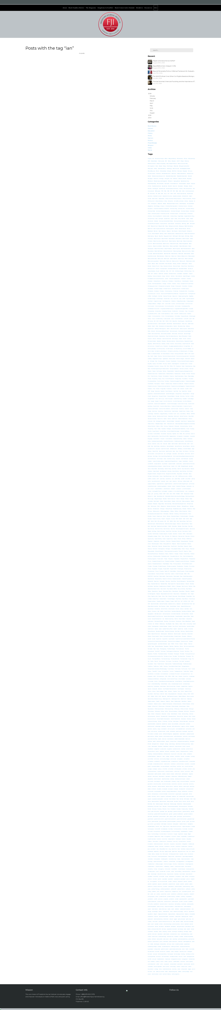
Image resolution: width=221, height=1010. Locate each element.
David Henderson (177, 323)
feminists (156, 806)
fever (160, 806)
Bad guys (181, 226)
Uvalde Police (184, 686)
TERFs (172, 643)
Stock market (155, 636)
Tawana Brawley (159, 646)
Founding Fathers (152, 381)
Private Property (162, 566)
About (65, 8)
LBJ (176, 476)
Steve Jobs (184, 633)
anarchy (155, 728)
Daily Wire (174, 321)
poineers (165, 886)
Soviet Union (151, 628)
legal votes (174, 851)
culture (182, 771)
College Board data (181, 301)
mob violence (188, 866)
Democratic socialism (166, 333)
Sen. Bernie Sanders (176, 613)
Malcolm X (150, 496)
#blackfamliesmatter (182, 176)
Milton (189, 511)
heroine (157, 826)
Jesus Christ (155, 451)
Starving (183, 631)
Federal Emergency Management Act (184, 371)
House (187, 428)
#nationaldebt (182, 183)
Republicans (175, 591)
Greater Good (182, 411)
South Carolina (182, 626)
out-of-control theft (162, 881)
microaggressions (180, 861)
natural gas (153, 874)
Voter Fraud (156, 693)
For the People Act (169, 378)
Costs (159, 313)
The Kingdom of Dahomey (172, 651)
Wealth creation (151, 701)
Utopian (178, 686)
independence (171, 839)
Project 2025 (166, 568)
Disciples (164, 341)
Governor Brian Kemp (165, 406)
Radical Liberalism (176, 578)
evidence (174, 796)
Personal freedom (159, 551)
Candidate (179, 273)
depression (167, 776)
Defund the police (175, 328)
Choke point (178, 286)
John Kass (155, 456)
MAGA (160, 493)
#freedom (170, 181)
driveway (174, 781)
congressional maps (165, 761)
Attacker (156, 221)
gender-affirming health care (161, 814)
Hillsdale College (159, 423)
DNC (164, 321)
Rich (189, 593)
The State (182, 653)
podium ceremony (157, 886)
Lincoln (152, 488)
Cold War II (150, 301)
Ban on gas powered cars (159, 228)
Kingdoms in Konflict (171, 473)
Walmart (164, 696)
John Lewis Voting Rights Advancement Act (183, 456)
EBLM (186, 353)
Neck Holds (153, 526)
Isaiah (169, 443)
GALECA (182, 388)
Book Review (152, 126)
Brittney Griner (151, 268)
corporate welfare (155, 766)
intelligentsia (151, 846)
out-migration (153, 881)
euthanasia (168, 796)
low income (154, 856)
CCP (170, 271)
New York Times (159, 528)
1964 (165, 191)
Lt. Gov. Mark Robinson (178, 491)
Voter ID (162, 693)
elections (176, 786)
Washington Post (175, 698)
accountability (175, 723)
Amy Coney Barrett (157, 216)
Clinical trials (167, 298)
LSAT (158, 478)
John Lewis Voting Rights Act (165, 456)
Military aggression (164, 511)
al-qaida (192, 726)
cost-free (179, 766)
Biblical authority (180, 233)
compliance (150, 761)
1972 (174, 191)
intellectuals (191, 844)
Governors (181, 408)
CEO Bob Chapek (179, 271)
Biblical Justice (171, 233)
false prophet (170, 801)
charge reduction (184, 751)
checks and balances (158, 754)
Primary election (177, 563)
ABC (162, 193)
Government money (182, 403)
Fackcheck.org (188, 366)
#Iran (157, 166)
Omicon (192, 536)
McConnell (178, 501)
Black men (174, 256)
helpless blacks (151, 826)
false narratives (155, 801)
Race (181, 576)
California (160, 273)
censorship (172, 751)
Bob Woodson (168, 263)
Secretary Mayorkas (176, 611)
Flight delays (191, 376)
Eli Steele (152, 361)
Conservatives (151, 311)
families (176, 801)
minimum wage (168, 864)
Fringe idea (163, 388)
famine (184, 801)
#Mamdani (150, 168)
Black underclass (189, 258)
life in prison (165, 854)
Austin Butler (171, 223)
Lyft (152, 493)
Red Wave (156, 586)
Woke (179, 713)
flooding (159, 809)
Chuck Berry (191, 291)
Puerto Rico (167, 573)
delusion (150, 776)
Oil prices (167, 536)
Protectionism (151, 571)
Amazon (162, 206)
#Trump (190, 171)
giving (171, 816)
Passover (174, 543)
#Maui (155, 168)
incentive (159, 839)
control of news (180, 764)
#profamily (164, 186)
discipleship (150, 779)
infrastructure (162, 841)
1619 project (157, 191)
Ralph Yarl (156, 581)
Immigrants (179, 436)
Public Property (180, 571)
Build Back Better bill (173, 268)
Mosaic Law (159, 516)
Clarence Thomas (167, 296)
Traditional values (187, 663)
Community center (169, 306)
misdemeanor (151, 866)
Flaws (185, 376)
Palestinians (156, 541)
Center (166, 278)
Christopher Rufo (183, 291)
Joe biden (174, 453)
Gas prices (157, 391)
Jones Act (178, 458)
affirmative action (176, 726)
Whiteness (157, 711)
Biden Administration (189, 233)
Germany (182, 396)
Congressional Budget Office (181, 308)
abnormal (191, 721)
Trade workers (168, 663)
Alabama (160, 203)
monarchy (150, 869)
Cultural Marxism (179, 318)
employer (176, 789)
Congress (191, 308)
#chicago (161, 178)
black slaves (154, 746)
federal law (179, 804)
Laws (167, 481)
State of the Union (155, 633)
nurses (166, 876)
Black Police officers (159, 248)
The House (163, 651)
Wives (168, 713)
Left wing (180, 481)
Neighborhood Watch (162, 526)
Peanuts (150, 548)
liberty (153, 854)
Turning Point (165, 671)
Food (163, 378)
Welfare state (177, 701)
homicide (190, 829)
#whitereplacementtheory (172, 188)
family (180, 801)
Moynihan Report (175, 516)
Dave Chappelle (162, 323)
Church (158, 293)
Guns (178, 413)
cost (183, 766)
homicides (184, 829)
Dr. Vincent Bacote (165, 353)
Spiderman (180, 628)
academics (164, 723)
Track (155, 663)
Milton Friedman (183, 511)
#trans (190, 186)
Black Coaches (172, 241)
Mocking (176, 513)
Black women (175, 261)
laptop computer (190, 849)
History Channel (151, 426)
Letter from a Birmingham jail (180, 483)
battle (154, 741)
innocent (189, 841)
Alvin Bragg (156, 206)
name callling (178, 871)
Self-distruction (158, 613)
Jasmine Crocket (165, 448)
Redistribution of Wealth (165, 586)
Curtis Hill (186, 318)
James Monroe (178, 446)
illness (162, 836)
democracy (155, 776)
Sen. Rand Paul (185, 613)
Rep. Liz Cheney (181, 588)
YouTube (170, 721)
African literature (159, 201)
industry (184, 839)
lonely (149, 856)
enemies (164, 791)
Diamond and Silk (166, 338)
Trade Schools (160, 663)
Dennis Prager (187, 333)
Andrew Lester (166, 216)
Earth (152, 356)
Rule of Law (192, 598)
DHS (157, 321)
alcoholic (150, 728)
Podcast (176, 553)
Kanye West (154, 468)
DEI (154, 321)
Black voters (162, 261)
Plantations (161, 553)
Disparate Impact (188, 341)
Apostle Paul (167, 218)
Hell (154, 421)
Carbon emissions (157, 276)
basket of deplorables (179, 738)
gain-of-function (155, 811)
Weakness (189, 698)
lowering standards (162, 856)
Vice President (180, 688)
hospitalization (184, 831)
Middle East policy (177, 508)
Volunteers (150, 693)
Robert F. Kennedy (172, 596)
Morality (150, 516)
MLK (171, 493)
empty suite (150, 791)
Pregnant (170, 558)
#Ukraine (158, 173)
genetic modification (178, 814)
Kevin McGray (183, 471)
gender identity (186, 811)
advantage (157, 726)
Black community (186, 251)
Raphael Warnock (155, 583)
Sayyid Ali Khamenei (186, 606)
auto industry (191, 736)
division (188, 779)
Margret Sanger (158, 498)
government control (159, 819)
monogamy (161, 869)
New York (173, 528)
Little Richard (166, 488)
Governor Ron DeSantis (164, 408)
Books (190, 263)
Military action (156, 511)
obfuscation (172, 876)
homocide (150, 831)
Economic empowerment (182, 356)
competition (187, 759)
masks (178, 859)
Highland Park (191, 421)
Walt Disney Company (172, 696)
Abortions (150, 196)
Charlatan (150, 281)
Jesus (174, 451)
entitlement (184, 791)
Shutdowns (178, 621)
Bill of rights (181, 236)
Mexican (179, 506)
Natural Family (185, 523)
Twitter (191, 671)
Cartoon (150, 128)
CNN (149, 273)
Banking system (170, 228)
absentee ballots (151, 723)
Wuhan (160, 721)
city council (173, 754)
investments (184, 846)
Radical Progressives (187, 578)
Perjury (187, 548)
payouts (160, 884)
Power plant (160, 558)
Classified (191, 296)
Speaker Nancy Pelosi (167, 628)
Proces (149, 568)
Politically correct (165, 556)
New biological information (182, 528)
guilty (187, 821)
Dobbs (167, 343)
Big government (168, 236)
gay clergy (170, 811)
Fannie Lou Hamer (184, 368)
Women (158, 716)
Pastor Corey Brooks (182, 543)
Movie (164, 516)
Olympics (187, 536)
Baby (166, 226)
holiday (193, 826)
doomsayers (157, 781)
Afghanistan (161, 198)
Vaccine (149, 688)
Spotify (185, 628)
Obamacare (189, 533)
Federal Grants (161, 373)
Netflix (169, 526)
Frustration (169, 388)
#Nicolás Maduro (162, 168)
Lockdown (178, 488)
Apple (172, 218)
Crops (153, 318)
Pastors (189, 543)
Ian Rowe (188, 433)
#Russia (169, 171)
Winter (152, 713)
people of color (171, 884)
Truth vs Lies (184, 668)
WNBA (152, 696)
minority (175, 864)
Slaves (181, 623)
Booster (149, 266)
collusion (172, 756)
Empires (168, 361)
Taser (153, 646)
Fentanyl (193, 373)
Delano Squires (183, 328)
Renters (190, 586)
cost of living (173, 766)
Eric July (165, 363)
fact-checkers (172, 799)
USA (166, 676)
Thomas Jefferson (156, 658)
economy (191, 784)
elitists (149, 789)
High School (184, 421)
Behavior (164, 231)
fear (154, 804)
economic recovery (166, 784)
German (187, 396)
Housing (192, 428)
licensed (157, 854)
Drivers (172, 353)
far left (188, 801)
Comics (173, 303)
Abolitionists (190, 193)
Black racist (166, 258)
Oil (170, 536)
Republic (188, 591)
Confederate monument (153, 308)
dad (192, 771)
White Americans (177, 703)
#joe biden (167, 183)
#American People (159, 158)
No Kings (154, 531)
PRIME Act (188, 538)
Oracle (164, 538)
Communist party (159, 306)
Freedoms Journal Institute (164, 386)
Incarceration (156, 438)
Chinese (172, 286)
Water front (183, 698)
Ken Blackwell (163, 471)
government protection (170, 819)
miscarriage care (189, 864)
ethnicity (154, 796)
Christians (156, 291)
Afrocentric (170, 201)
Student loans (177, 636)
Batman (156, 231)
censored (167, 751)
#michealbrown (174, 183)
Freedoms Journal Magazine (178, 386)
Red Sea (192, 583)
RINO (185, 573)
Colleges (159, 303)
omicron (150, 879)
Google (152, 401)
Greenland (156, 413)
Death (153, 326)
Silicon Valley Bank (186, 621)
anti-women (154, 731)
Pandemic (162, 541)
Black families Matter (158, 253)
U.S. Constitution (164, 673)
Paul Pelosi (180, 546)
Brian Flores (184, 266)
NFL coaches (160, 521)
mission (172, 866)
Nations (179, 523)
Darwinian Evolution (153, 323)
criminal (190, 769)
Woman (191, 713)
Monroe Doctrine (183, 513)
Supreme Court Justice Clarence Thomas (185, 638)
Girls (156, 398)
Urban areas (163, 686)
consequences (174, 761)
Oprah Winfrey (158, 538)
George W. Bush (162, 396)
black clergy (172, 743)
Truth (189, 668)
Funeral (174, 388)
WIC (149, 696)
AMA (171, 193)
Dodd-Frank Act (186, 343)
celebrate (162, 751)
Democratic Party (156, 333)
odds (183, 876)
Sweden (191, 641)
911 (156, 193)
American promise (164, 213)
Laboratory (168, 478)
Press (171, 563)
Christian (162, 291)
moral (157, 871)
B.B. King (184, 223)
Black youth (182, 261)
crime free (164, 769)
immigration (167, 836)
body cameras (178, 746)
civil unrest (179, 754)
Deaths (149, 326)
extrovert (166, 799)
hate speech (175, 824)
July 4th (191, 461)
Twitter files (186, 671)
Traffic (161, 666)
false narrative (163, 801)
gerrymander (162, 816)
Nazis (191, 523)
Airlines (186, 201)
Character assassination (174, 278)
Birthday (187, 236)
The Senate (170, 653)
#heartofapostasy (152, 183)
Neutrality (174, 526)
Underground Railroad (153, 678)
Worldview (183, 718)
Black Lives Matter (174, 246)
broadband (150, 748)
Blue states (161, 263)
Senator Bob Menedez (169, 616)
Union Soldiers (181, 678)
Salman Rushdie (163, 603)
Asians (187, 218)
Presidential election (157, 563)
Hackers (150, 416)
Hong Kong (150, 428)
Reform (174, 586)
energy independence (172, 791)
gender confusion (177, 811)
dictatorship (174, 776)
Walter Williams (182, 696)
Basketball (150, 231)
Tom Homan (162, 661)
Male (155, 496)
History (150, 133)
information (155, 841)
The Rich (155, 653)
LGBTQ (190, 476)
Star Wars (177, 631)
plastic (190, 884)
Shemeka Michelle (158, 621)
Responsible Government (167, 593)
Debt (157, 326)
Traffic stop (156, 666)
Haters (165, 418)
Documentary (178, 343)
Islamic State (175, 443)
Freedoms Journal (190, 386)
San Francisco (162, 606)
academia (158, 723)
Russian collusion (152, 601)
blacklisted (165, 746)
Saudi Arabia (173, 606)
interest (156, 846)
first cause (154, 809)
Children (174, 283)
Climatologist (159, 298)
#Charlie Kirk (180, 158)
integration (185, 844)
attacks (160, 736)
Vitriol (182, 691)
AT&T (175, 193)
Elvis (156, 361)
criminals (184, 769)
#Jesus (164, 166)
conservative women (158, 764)
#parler (188, 183)
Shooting (166, 621)
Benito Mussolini (182, 231)
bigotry (167, 741)
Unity (169, 683)
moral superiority (190, 869)
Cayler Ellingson (186, 276)
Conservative (158, 311)
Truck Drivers (171, 668)
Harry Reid (190, 416)
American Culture (183, 206)
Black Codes (179, 241)
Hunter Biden (156, 433)
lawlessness (150, 851)
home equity (151, 829)
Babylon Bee (161, 226)
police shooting (186, 886)
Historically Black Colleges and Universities (185, 423)
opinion (159, 879)
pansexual (180, 881)
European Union (184, 363)
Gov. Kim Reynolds (177, 401)
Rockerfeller (189, 596)
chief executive (167, 754)
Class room (174, 296)
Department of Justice (153, 336)
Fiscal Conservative (179, 376)
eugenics (163, 796)
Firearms (172, 376)
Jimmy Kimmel (159, 453)
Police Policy (186, 553)
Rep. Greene (163, 588)
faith (191, 799)
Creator (149, 316)
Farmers (191, 368)
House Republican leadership (178, 428)
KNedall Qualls (184, 466)
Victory (153, 691)
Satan (167, 606)
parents (185, 881)
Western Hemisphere (167, 703)
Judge (180, 461)
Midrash (184, 508)
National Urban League (170, 523)
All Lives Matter (190, 203)
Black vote (168, 261)
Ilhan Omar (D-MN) (164, 436)
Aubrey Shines (163, 223)
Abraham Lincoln (157, 196)
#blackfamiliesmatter (171, 176)
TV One (176, 643)
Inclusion (162, 438)
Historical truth (170, 423)
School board (171, 608)
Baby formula (154, 226)
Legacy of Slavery (152, 483)
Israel (149, 446)
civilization (189, 754)
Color (163, 303)
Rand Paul (173, 581)
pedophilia (164, 884)
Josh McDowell (184, 458)
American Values (185, 211)
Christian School (167, 288)
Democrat (180, 333)
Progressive (154, 568)
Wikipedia (180, 711)
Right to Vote (154, 596)
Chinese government (153, 286)
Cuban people (167, 318)
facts (178, 799)
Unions (156, 681)
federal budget (159, 804)
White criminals (184, 708)
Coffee (183, 298)
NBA (191, 518)
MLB (168, 493)
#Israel (160, 166)
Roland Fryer (156, 598)
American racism (174, 213)
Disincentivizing (180, 341)
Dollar (192, 343)
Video (150, 148)
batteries (150, 741)
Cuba (172, 318)
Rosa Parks (178, 598)
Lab (173, 478)
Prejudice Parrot (184, 558)
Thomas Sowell (183, 658)
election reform (169, 786)
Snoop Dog (189, 623)
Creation (189, 313)
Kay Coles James (186, 468)
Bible (165, 233)
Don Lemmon (151, 346)
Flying (159, 378)
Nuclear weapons (163, 533)
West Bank (184, 701)
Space (160, 628)
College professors (152, 303)
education (154, 786)
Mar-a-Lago (150, 498)
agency (183, 726)
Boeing (174, 263)
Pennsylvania (161, 548)
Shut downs (172, 621)
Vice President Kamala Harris (170, 688)
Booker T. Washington (182, 263)
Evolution (156, 366)
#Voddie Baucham (166, 173)
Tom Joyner (168, 661)
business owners (176, 748)
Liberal (173, 486)
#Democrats (161, 161)
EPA (189, 353)
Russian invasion (161, 601)
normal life (161, 876)
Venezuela (154, 688)
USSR (173, 676)
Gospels (156, 401)
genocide (150, 816)
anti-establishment (180, 728)
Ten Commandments (189, 646)
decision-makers (170, 774)
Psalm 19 (167, 571)
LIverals (154, 478)
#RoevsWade (163, 171)
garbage (162, 811)
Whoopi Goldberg (173, 711)
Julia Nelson (185, 461)
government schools (181, 819)
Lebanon (174, 481)
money (155, 869)
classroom (159, 756)
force (168, 809)
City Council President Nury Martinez (169, 293)
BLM (149, 226)
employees (164, 789)
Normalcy (174, 531)
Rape (149, 583)
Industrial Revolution (168, 441)
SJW (192, 601)
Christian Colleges (158, 288)
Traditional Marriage (177, 663)
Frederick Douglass (190, 381)
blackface (160, 746)
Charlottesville (185, 281)
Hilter (165, 423)
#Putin (157, 171)
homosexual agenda (165, 831)
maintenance (178, 856)
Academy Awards (177, 196)
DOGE (167, 321)
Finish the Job (154, 376)
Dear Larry (184, 323)
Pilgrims (186, 551)
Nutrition (175, 533)
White (166, 711)
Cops (186, 311)
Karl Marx (174, 468)
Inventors (154, 443)
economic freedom (184, 781)
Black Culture (166, 243)
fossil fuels (191, 809)
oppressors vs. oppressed (179, 879)
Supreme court (184, 641)
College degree (189, 301)
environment (171, 794)
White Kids (167, 706)
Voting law (179, 693)
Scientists (186, 608)
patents (149, 884)
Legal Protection (168, 483)
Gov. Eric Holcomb (167, 401)
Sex (163, 618)
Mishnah (171, 513)
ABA (159, 193)
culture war (177, 771)
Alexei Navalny (182, 203)
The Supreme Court (190, 653)
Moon (189, 513)
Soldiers (170, 626)
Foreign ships (178, 378)
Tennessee (150, 648)
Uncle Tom (185, 676)
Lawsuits (163, 481)
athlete (156, 736)
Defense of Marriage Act (160, 328)
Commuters (178, 306)
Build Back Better (183, 268)
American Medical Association (163, 211)
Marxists (182, 498)
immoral (173, 836)
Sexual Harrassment (157, 618)
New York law (167, 528)
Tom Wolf (181, 661)
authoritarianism (178, 736)
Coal (171, 298)
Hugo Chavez (155, 431)
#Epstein (174, 161)
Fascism (150, 371)
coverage (155, 769)
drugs (178, 781)
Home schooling (184, 426)
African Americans (187, 198)
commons (156, 759)
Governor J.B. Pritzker (153, 408)
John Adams (181, 453)
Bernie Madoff (155, 233)
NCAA (152, 521)
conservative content (183, 761)
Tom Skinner (175, 661)
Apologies (160, 218)
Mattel (161, 501)
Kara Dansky (161, 468)
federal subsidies (187, 804)
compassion (180, 759)
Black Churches (157, 241)
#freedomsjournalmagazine (160, 181)
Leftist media (186, 481)
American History (190, 208)
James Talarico (186, 446)
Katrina (179, 468)
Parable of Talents (176, 541)
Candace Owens (172, 273)
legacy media (168, 851)
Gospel (160, 401)
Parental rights (155, 543)
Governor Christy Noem (177, 406)
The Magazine (91, 8)
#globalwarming (185, 181)
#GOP (178, 161)
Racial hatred (151, 578)
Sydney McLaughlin (152, 643)
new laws (176, 874)
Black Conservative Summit (125, 8)
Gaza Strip (184, 391)
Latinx (149, 481)
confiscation (157, 761)
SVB (149, 603)
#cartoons (156, 178)
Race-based (176, 576)
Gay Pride (176, 391)
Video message (159, 691)
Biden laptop (151, 236)
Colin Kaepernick (166, 301)
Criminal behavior (169, 316)
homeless (170, 829)
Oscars (175, 538)
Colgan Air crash (158, 301)
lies (161, 854)
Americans (189, 213)
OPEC (184, 533)
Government (156, 406)
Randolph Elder (190, 581)
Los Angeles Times (156, 491)
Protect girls (180, 568)
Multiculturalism (184, 516)
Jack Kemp (163, 446)
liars (187, 851)
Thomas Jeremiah (175, 658)
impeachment (191, 836)
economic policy (157, 784)
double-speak (167, 781)
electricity (192, 786)
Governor (187, 408)
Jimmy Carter (151, 453)
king (170, 849)
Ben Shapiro (175, 231)
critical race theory (152, 771)
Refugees (178, 586)
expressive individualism (157, 799)
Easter (155, 356)
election (181, 786)
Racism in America (167, 578)
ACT (169, 193)
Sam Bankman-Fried (187, 603)
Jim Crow (191, 451)
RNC (189, 573)
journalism (153, 849)
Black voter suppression (153, 261)
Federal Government (153, 373)
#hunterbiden (160, 183)
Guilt (175, 413)
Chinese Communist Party (187, 283)
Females (183, 373)
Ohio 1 (159, 536)
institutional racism (158, 844)
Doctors (172, 343)
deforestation (185, 774)
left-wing (162, 851)
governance (150, 819)
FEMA (171, 366)
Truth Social (177, 668)
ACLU (165, 193)
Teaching (176, 646)
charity (191, 751)
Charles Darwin (157, 281)
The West (175, 656)
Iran (161, 443)
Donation (166, 346)
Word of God (180, 716)
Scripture (154, 611)
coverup (160, 769)
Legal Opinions (160, 483)
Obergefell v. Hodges (152, 536)
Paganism (150, 541)
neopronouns (170, 874)
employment (182, 789)
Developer (159, 338)
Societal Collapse (163, 626)
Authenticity (178, 223)
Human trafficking (184, 431)
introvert (172, 846)
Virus (179, 691)
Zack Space (176, 721)
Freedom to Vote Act (189, 383)
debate (163, 774)
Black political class (152, 258)
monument (167, 869)
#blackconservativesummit (158, 176)
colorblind (177, 756)
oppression (170, 879)
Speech (175, 628)
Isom (192, 443)
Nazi (149, 526)
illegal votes (157, 836)
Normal (179, 531)
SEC (189, 601)
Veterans (160, 688)
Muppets (191, 516)
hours (149, 834)
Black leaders (187, 253)
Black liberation (160, 256)
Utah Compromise (171, 686)
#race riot (175, 186)
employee (170, 789)
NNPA (171, 521)
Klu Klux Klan (156, 476)
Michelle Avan (156, 508)
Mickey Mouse (169, 508)
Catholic (173, 276)
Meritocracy (153, 506)
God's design (191, 398)
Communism (151, 306)
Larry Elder (187, 478)
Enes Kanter (174, 361)
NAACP (180, 518)
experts (149, 799)
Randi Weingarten (181, 581)
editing (149, 786)
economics (174, 784)
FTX (174, 366)
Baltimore (150, 228)
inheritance (169, 841)
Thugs (189, 658)
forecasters (173, 809)
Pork (181, 556)
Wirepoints (158, 713)
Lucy (186, 491)
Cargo (163, 276)
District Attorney (157, 343)
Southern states (190, 626)
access (169, 723)
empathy (159, 789)
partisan (190, 881)
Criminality (177, 316)
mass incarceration (185, 859)
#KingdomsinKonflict (184, 166)
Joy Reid (191, 458)
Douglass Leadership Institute (176, 346)
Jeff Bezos (180, 448)
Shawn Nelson (182, 618)
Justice (172, 466)
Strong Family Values (168, 636)
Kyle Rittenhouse (167, 476)
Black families (167, 253)
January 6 (158, 448)
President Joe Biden (169, 561)
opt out (188, 879)
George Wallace (171, 396)
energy (179, 791)
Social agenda (155, 626)
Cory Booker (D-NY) (152, 313)
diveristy (172, 779)
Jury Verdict (164, 463)
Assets (191, 218)
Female (188, 373)
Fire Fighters (166, 376)
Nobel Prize (168, 531)
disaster (189, 776)
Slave (184, 623)
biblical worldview (161, 741)
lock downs (190, 854)
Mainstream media (188, 493)
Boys (161, 266)
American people (156, 213)
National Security (160, 523)
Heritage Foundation (161, 421)
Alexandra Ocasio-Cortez (173, 203)
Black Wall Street (158, 251)
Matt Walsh (156, 501)
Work (190, 716)
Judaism (150, 461)
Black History (166, 246)
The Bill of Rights (171, 648)
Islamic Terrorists (182, 443)
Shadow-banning (169, 618)
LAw (173, 476)
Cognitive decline (190, 298)
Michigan (162, 508)
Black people (191, 256)
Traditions (150, 666)
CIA (193, 271)
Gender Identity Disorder (159, 393)
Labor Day (162, 478)
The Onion (187, 651)
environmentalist (163, 794)
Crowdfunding (159, 318)
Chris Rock (184, 286)
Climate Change (151, 298)
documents (150, 781)
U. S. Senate (157, 673)
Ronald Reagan (171, 598)
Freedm (163, 383)
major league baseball (187, 856)
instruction (166, 844)
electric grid (186, 786)
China (178, 283)
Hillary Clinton (151, 423)
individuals (178, 839)
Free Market (150, 383)
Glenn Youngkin (169, 398)
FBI (165, 366)
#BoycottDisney (172, 158)
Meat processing (186, 501)
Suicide (149, 638)
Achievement (185, 196)
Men (149, 506)
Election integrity (180, 358)
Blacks (153, 263)
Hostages (169, 428)
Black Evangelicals (183, 243)
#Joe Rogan (170, 166)
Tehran (181, 646)
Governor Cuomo (187, 406)
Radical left (150, 581)
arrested (156, 733)
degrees (191, 774)
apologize (184, 731)
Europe (190, 363)
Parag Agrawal (184, 541)
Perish (183, 548)
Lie (193, 486)
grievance (179, 821)
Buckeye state (163, 268)
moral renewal (181, 869)
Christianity (150, 291)
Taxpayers (166, 646)
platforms (150, 886)
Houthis (150, 431)
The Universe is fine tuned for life (155, 656)
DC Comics (150, 321)
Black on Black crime (182, 256)
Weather (168, 701)
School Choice (164, 608)
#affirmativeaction (181, 173)
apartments (178, 731)
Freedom (150, 388)
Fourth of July (160, 381)
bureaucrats (163, 748)
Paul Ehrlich (174, 546)
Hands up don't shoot (162, 416)
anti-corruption (171, 728)
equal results (178, 794)
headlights (190, 824)
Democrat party (173, 331)
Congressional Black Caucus (167, 308)
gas (166, 811)
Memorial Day (168, 503)
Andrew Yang (173, 216)
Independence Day (177, 438)
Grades (149, 411)
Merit (158, 506)
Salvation (178, 603)
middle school (151, 864)
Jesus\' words (169, 451)
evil (177, 796)
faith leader (186, 799)
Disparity (150, 343)
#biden (149, 176)
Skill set (156, 623)
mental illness (172, 861)
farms (192, 801)
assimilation (183, 733)
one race (155, 879)
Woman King (185, 713)
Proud (157, 571)
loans (185, 854)
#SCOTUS (174, 171)
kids (157, 849)
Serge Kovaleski (179, 616)
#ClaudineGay (191, 158)
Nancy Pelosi (183, 521)
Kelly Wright (156, 471)
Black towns (181, 258)
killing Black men (163, 849)
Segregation (151, 613)
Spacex (156, 628)
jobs (149, 849)
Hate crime (160, 418)
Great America (167, 411)
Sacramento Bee (155, 603)
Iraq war (165, 443)
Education (151, 131)
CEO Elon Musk (187, 271)
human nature (163, 834)
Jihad (180, 451)
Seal (158, 611)
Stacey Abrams (151, 631)
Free (154, 388)
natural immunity (161, 874)
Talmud (190, 643)
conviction (187, 764)
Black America (157, 238)
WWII (156, 696)
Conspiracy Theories (166, 311)
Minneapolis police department (155, 513)
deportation (162, 776)
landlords (183, 849)
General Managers (170, 393)
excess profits (182, 796)
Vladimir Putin (188, 691)
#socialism (180, 186)
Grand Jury (160, 411)
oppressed (164, 879)
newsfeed (150, 876)
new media (182, 874)
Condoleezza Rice (186, 306)
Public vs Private (160, 573)
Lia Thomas (191, 483)
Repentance (155, 591)
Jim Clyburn (186, 451)
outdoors (175, 881)
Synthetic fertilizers (162, 643)
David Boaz (169, 323)
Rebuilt (187, 583)
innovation (150, 844)
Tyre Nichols (150, 673)
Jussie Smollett (171, 463)
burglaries (169, 748)
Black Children (185, 238)
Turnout (172, 671)
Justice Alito (179, 463)
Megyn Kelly (161, 503)
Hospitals (163, 428)
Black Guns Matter (157, 246)
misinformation (159, 866)
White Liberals (174, 706)
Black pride (160, 258)
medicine (165, 861)
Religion (150, 145)
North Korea (155, 533)
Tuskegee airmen (178, 671)
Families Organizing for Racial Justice (160, 368)
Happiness (170, 416)
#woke (181, 188)
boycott (188, 746)
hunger (175, 834)
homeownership (177, 829)
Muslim (163, 518)
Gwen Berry (183, 413)
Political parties (156, 556)
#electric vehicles (182, 178)
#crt (171, 178)
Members (139, 8)
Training (166, 666)
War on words (190, 696)
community (173, 759)
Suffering (189, 636)
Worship (189, 718)
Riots (163, 596)
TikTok (151, 661)
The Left (182, 651)
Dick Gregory (175, 338)
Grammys (154, 411)
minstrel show (181, 864)
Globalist (185, 398)
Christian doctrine (176, 288)
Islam (188, 443)
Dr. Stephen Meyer (155, 353)
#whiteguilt (155, 188)
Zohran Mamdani (184, 721)
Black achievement (167, 251)
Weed (172, 701)
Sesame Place (186, 616)
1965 (168, 191)
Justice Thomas (166, 466)
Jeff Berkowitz (173, 448)
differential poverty (182, 776)
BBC (188, 223)
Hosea (159, 428)
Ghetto (192, 396)
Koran (161, 476)
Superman (158, 638)
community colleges (164, 759)
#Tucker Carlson (151, 173)
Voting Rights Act (172, 693)
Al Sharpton (154, 203)
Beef (160, 231)
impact (178, 836)
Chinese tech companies (164, 286)
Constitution (175, 311)
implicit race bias (152, 839)
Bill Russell (175, 236)
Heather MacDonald (183, 418)
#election (175, 178)
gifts (168, 816)
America (150, 216)
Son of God (175, 626)
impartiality (184, 836)
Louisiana (170, 491)
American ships (182, 213)
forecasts (179, 809)
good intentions (186, 816)
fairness (181, 799)
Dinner (184, 338)
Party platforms (167, 543)
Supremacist (172, 638)
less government (182, 851)
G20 (178, 388)
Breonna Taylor (176, 266)
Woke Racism (174, 713)
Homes (190, 426)
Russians (167, 601)
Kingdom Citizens (152, 473)
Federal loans (177, 373)
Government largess (172, 403)
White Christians (186, 703)
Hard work (176, 416)
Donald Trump (159, 346)
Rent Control (185, 586)
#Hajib (182, 161)
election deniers (161, 786)
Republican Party (167, 591)
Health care (174, 418)
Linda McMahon (158, 488)
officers (186, 876)
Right (159, 596)
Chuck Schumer (151, 293)
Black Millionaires (183, 246)
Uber (176, 676)
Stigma (149, 636)
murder (168, 871)
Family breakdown (174, 368)
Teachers (171, 646)
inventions (178, 846)
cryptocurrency (160, 771)
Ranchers (168, 581)
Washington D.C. (166, 698)
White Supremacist (159, 708)
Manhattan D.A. (160, 496)
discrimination (157, 779)
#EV (166, 161)
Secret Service (167, 611)
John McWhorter (152, 458)
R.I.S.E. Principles (179, 573)
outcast (170, 881)
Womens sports (151, 716)
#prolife (170, 186)
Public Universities (189, 571)
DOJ (170, 321)
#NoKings (169, 168)
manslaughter (164, 859)
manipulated (157, 859)
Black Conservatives (157, 243)
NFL (165, 521)
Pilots (190, 551)
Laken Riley (177, 478)
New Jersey (184, 526)
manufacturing (172, 859)
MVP (182, 493)
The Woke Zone (181, 656)
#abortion (174, 173)
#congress (167, 178)
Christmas (175, 291)
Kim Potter (189, 471)
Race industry (169, 576)
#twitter (150, 188)
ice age (185, 834)
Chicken (169, 283)
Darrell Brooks (188, 321)
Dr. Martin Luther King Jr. (161, 351)
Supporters (165, 638)
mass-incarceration (157, 861)
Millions (176, 511)
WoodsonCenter (172, 716)
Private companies (171, 566)
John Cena (187, 453)
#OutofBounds (151, 171)
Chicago (164, 283)
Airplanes (191, 201)
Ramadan (162, 581)
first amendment (183, 806)
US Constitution (160, 676)
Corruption (191, 311)
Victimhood (188, 688)
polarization (171, 886)
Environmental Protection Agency (185, 361)
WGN (188, 693)
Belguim (169, 231)
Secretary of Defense (186, 611)
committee (150, 759)
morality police (151, 871)
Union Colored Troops (172, 678)
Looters (149, 491)
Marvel (177, 498)
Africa (165, 201)
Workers (186, 716)
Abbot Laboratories (181, 193)
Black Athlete (165, 238)
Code (180, 298)
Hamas (154, 416)
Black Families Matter (77, 8)
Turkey (159, 671)
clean (163, 756)
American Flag (173, 208)
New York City (151, 528)
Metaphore (163, 506)
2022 (180, 191)
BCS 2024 (192, 223)
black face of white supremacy (183, 743)
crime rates (170, 769)
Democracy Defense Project (162, 331)
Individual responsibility (157, 441)
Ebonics (160, 356)
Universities (156, 686)
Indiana (185, 438)
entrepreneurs (155, 794)
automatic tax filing (152, 738)
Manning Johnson (189, 496)
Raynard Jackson (180, 583)
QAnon (173, 573)
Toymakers (150, 663)
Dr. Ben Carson (169, 348)
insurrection (178, 844)
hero (161, 826)
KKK (179, 466)
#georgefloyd (177, 181)
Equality (150, 363)
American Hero (181, 208)
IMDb (181, 433)
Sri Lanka (190, 628)
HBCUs (188, 413)
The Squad (176, 653)
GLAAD (187, 388)
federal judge (173, 804)
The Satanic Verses (162, 653)
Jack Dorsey (156, 446)
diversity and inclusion (180, 779)
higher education (186, 826)
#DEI (149, 161)
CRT (152, 273)
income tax (164, 839)
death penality (157, 774)
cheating (150, 754)
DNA (160, 321)
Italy (152, 446)
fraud (149, 811)
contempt (173, 764)
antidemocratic (161, 731)
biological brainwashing (183, 741)
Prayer (165, 558)
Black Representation (186, 248)
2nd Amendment (190, 191)
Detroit (154, 338)
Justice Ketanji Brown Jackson (155, 466)
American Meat (151, 211)
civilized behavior (152, 756)
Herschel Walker (170, 421)
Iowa (158, 443)
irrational (190, 846)
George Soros (155, 396)
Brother (157, 268)
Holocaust (176, 426)
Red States (150, 586)
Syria (169, 643)
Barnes (188, 228)
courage (150, 769)
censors (177, 751)
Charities (189, 278)
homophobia (156, 831)
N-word (173, 518)
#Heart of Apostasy (161, 163)
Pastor (149, 546)
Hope (155, 428)
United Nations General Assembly (166, 681)
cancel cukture (151, 751)
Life (148, 488)
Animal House (151, 218)
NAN (184, 518)
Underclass (191, 676)
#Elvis (169, 161)
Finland (160, 376)
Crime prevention (156, 316)
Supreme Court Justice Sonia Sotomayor (157, 641)
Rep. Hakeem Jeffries (172, 588)
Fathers (164, 371)
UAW (154, 676)
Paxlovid (186, 546)
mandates (150, 859)
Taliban (185, 643)
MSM (174, 493)
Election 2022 (172, 358)
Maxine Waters (167, 501)
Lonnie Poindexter (186, 488)
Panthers (168, 541)
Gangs (152, 391)
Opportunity (151, 538)
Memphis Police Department (179, 503)
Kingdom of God (161, 473)
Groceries (170, 413)
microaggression (189, 861)
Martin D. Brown (171, 498)
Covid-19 (176, 313)
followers (164, 809)
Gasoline (163, 391)
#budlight (150, 178)
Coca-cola (175, 298)
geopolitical (155, 816)
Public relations (151, 573)
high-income (166, 826)
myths (172, 871)
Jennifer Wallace (187, 448)
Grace (191, 408)
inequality (188, 839)
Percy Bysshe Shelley (176, 548)
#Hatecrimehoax (152, 163)
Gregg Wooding (163, 413)
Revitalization (184, 593)
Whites (162, 711)
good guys (179, 816)
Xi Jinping (164, 721)
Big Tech (161, 236)
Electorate (187, 358)
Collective (173, 301)
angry (159, 728)
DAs (193, 318)
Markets (165, 498)
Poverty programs (152, 558)
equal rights (185, 794)
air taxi (187, 726)
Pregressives (176, 558)
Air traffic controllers (179, 201)
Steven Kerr (190, 633)
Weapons (162, 701)
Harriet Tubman (184, 416)
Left (191, 481)
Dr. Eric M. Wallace (187, 348)
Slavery (177, 623)
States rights (164, 633)
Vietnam (170, 691)
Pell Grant (155, 548)
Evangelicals (151, 366)
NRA (175, 521)
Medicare (155, 503)
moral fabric (174, 869)
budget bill (156, 748)
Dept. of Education (183, 336)
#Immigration (151, 166)
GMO (190, 388)
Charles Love (164, 281)
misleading (166, 866)
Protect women (188, 568)
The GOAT (157, 651)
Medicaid (150, 503)
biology (166, 743)
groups (183, 821)
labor (179, 849)
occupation (178, 876)
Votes (166, 693)
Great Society (175, 411)
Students (184, 636)
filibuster (165, 806)
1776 (162, 191)
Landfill (182, 478)
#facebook (150, 181)
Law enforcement (156, 481)
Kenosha (169, 471)
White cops (176, 708)
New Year (190, 526)
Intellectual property (179, 441)
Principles (155, 566)
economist (185, 784)
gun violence (157, 824)
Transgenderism (185, 666)
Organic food (169, 538)
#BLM (166, 158)
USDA (169, 676)
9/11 (148, 193)
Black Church (165, 241)
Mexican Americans (171, 506)
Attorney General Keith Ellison (166, 221)
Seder (193, 611)
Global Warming (178, 398)
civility (184, 754)
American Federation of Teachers (161, 208)
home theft (157, 829)
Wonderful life (164, 716)
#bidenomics (190, 173)
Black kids (180, 253)
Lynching (156, 493)
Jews (177, 451)
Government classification (160, 403)
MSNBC (178, 493)
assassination (176, 733)
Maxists (173, 501)
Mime (150, 135)
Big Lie (156, 236)
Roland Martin (163, 598)
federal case (166, 804)
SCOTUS (185, 601)
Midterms (189, 508)
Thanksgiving (163, 648)
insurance (172, 844)
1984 (177, 191)
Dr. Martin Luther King (173, 351)
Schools (177, 608)
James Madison (170, 446)
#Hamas (187, 161)
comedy (193, 756)
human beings (154, 834)
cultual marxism (169, 771)
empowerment (189, 789)
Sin (153, 623)
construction (167, 764)
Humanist (150, 433)
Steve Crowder (177, 633)
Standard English (160, 631)
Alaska (164, 203)
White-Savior (151, 711)
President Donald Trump (158, 561)
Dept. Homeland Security (172, 336)
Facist (183, 366)
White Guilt (155, 706)
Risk (166, 596)
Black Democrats (174, 243)
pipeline (182, 884)
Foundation (185, 378)
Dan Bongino (181, 321)
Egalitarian (165, 358)
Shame (176, 618)
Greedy (187, 411)
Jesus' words (162, 451)
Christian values (185, 288)
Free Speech (157, 383)
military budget (159, 864)
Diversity (163, 343)
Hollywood (171, 426)
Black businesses (177, 251)
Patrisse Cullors (166, 546)
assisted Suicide (190, 733)
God (149, 401)
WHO (192, 693)
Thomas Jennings (165, 658)
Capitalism (185, 273)
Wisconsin (164, 713)
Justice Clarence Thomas (188, 463)
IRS (184, 433)
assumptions (151, 736)
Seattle (161, 611)
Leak (170, 481)
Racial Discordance (187, 576)
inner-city (175, 841)
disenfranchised (165, 779)
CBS (167, 271)
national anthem (186, 871)
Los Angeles (164, 491)
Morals (154, 516)
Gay (180, 391)
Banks (176, 228)
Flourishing (154, 378)
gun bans (192, 821)
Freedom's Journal (152, 386)
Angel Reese (180, 216)
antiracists (172, 731)
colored (182, 756)
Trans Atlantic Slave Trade (174, 666)
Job (164, 453)
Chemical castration (157, 283)
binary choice (173, 741)
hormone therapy (175, 831)
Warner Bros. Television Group (155, 698)
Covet (172, 313)
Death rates (190, 323)
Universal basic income (176, 683)
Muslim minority (157, 518)
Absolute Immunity (167, 196)
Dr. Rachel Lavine (183, 351)
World (150, 150)
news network (189, 874)
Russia (172, 601)
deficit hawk (178, 774)
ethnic (158, 796)
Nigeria (149, 531)
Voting (184, 693)
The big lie (188, 656)
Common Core (188, 303)
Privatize (186, 566)
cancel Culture (189, 748)
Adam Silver (155, 198)
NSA (178, 521)
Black (157, 263)
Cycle (190, 318)
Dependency (162, 336)
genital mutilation (188, 814)
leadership (156, 851)
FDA (168, 366)
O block (180, 533)
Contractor (181, 311)
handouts (169, 824)
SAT (181, 601)
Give (155, 8)
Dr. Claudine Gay (178, 348)
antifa (167, 731)
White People (182, 706)
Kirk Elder (185, 473)
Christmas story (168, 291)
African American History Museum (173, 198)
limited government (174, 854)
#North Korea (176, 168)
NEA (156, 521)
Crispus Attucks (184, 316)
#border (190, 176)
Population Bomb (174, 556)
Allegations (150, 206)
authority (185, 736)
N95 (177, 518)
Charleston (170, 281)
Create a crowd (182, 313)
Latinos (193, 478)
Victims (149, 691)
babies (159, 738)
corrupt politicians (165, 766)
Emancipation (161, 361)
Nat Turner (189, 521)
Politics (150, 140)
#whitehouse (162, 188)
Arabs (175, 218)
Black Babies (172, 238)
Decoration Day (181, 326)
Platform (171, 553)
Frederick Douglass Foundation (177, 381)
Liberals (169, 486)
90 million (152, 193)
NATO (187, 518)
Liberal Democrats (152, 486)
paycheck (154, 884)
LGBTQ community (183, 476)
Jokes (165, 458)
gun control (150, 824)
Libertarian (189, 486)
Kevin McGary (175, 471)
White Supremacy (169, 708)
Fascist (154, 371)
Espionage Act (175, 363)
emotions (154, 789)
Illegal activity (173, 436)
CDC (173, 271)
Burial (157, 271)
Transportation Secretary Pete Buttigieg (157, 668)
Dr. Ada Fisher (187, 346)
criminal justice (177, 769)
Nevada (179, 526)
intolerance (167, 846)
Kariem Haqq (168, 468)
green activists (155, 821)
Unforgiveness (163, 678)
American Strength (175, 211)
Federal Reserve (170, 373)
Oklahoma (174, 536)
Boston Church (155, 266)
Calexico (156, 273)
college (167, 756)
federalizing (150, 806)
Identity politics (154, 436)
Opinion (150, 138)
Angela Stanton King (189, 216)
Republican (182, 591)
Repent (160, 591)
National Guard (151, 523)
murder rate (162, 871)
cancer (157, 751)
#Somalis (179, 171)
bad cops (164, 738)
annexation (164, 728)
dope (162, 781)
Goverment (150, 403)
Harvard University (152, 418)
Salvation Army (172, 603)
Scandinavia (151, 608)
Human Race (163, 431)
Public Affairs (173, 571)
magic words (171, 856)
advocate (169, 726)
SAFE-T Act (177, 601)
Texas (157, 648)
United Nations (178, 681)
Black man (167, 256)
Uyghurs (190, 686)
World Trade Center (175, 718)
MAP (164, 493)
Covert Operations (165, 313)
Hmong (166, 426)
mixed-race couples (179, 866)
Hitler (161, 426)
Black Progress (176, 248)
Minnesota (165, 513)
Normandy (185, 531)
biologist (162, 743)
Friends (157, 388)
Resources (148, 8)
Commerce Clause (180, 303)
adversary (163, 726)
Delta (149, 331)
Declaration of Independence (166, 326)
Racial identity (158, 578)
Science (181, 608)
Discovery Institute (171, 341)
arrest (160, 733)
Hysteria (174, 433)
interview (161, 846)
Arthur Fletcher (181, 218)
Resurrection (177, 593)
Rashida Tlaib (164, 583)
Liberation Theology (180, 486)
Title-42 (156, 661)
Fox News (167, 381)
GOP (149, 391)
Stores (161, 636)
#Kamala (176, 166)
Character (183, 278)
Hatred (169, 418)
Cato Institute (179, 276)
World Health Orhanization (163, 718)
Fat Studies (159, 371)
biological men (155, 743)
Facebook (178, 366)
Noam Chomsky (161, 531)
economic (180, 784)
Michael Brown (185, 506)
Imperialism (186, 436)
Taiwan (181, 643)
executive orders (190, 796)
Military (172, 511)
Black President (168, 248)
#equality (189, 178)
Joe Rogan (168, 453)
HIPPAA (193, 413)
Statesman (170, 633)
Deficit (168, 328)
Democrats (174, 333)
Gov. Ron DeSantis (187, 401)
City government (183, 293)
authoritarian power (168, 736)
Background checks (173, 226)
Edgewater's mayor (157, 358)
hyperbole (180, 834)
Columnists (167, 303)
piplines (186, 884)
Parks (161, 543)
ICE (178, 433)
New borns (192, 528)
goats (175, 816)
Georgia (177, 396)
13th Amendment (187, 188)
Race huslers (162, 576)
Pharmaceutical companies (171, 551)
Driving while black (179, 353)
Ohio (163, 536)
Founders (191, 378)
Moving (168, 516)
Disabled (159, 341)
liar (190, 851)
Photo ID (181, 551)
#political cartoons (156, 186)
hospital (191, 831)
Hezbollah (177, 421)
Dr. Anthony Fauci (161, 348)
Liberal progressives (161, 486)
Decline (175, 326)
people (177, 884)
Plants (166, 553)
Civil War (160, 296)
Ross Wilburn (185, 598)
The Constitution (180, 648)
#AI (153, 158)
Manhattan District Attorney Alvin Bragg (174, 496)
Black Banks (178, 238)
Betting (161, 233)
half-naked (163, 824)
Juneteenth (150, 463)
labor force (174, 849)
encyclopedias (157, 791)
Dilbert (180, 338)
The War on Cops (168, 656)
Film (149, 376)
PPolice (183, 538)
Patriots (160, 546)
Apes (156, 218)
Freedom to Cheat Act (178, 383)
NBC (149, 521)
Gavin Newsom (169, 391)
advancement (151, 726)
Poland (181, 553)
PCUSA (179, 538)
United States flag (155, 683)
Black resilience (173, 258)
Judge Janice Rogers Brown (171, 461)
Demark (153, 331)
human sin (170, 834)
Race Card (156, 576)
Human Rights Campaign (173, 431)
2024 (183, 191)
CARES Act (162, 271)
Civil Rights (154, 296)
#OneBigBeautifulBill (185, 168)
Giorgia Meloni (151, 398)
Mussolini (168, 518)
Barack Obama (182, 228)
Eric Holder (159, 363)
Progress (160, 568)
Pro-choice (191, 566)
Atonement (150, 221)
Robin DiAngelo (181, 596)
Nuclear (170, 533)
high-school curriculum (175, 826)
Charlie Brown (177, 281)
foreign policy (185, 809)
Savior (178, 606)
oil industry (191, 876)
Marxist (187, 498)
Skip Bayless (168, 623)
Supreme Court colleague (174, 641)
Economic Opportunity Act (169, 356)
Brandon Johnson (168, 266)
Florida (149, 378)
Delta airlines (191, 328)
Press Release (152, 143)
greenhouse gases (171, 821)
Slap (173, 623)
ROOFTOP (150, 576)
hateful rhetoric (183, 824)
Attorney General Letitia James (181, 221)
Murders (150, 518)
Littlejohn (173, 488)
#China (185, 158)
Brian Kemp (191, 266)
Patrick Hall (154, 546)
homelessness (164, 829)
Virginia (150, 158)
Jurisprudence (157, 463)
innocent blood (182, 841)
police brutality (178, 886)
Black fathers (174, 253)
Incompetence (168, 438)
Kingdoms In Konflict (106, 8)
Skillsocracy (162, 623)
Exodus (161, 366)
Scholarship (157, 608)
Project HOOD (173, 568)
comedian (187, 756)
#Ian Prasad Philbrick (171, 163)
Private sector (180, 566)
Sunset (153, 638)
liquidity (181, 854)
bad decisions (170, 738)
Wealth (158, 701)
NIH (168, 521)
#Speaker (185, 171)
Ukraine (180, 676)
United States (164, 683)
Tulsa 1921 (154, 671)
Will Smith (186, 711)
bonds (183, 746)
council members (189, 766)
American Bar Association (171, 206)
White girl (191, 708)
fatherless (150, 804)
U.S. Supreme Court (185, 673)
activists (188, 723)
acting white (182, 723)
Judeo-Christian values (158, 461)
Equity (154, 363)
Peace (190, 546)
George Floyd (178, 393)
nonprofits (155, 876)
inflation (150, 841)
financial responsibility (173, 806)
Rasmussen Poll (172, 583)
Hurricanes (163, 433)
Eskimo (169, 363)
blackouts (171, 746)
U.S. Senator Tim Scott (174, 673)
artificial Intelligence (167, 733)
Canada (166, 273)
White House (161, 706)
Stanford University (169, 631)
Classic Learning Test (183, 296)
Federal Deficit (170, 371)
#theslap (186, 186)
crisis (193, 769)
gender (170, 814)
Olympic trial (181, 536)
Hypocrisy (169, 433)
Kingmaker (179, 473)
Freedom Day (168, 383)
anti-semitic (189, 728)
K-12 (176, 466)
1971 (171, 191)
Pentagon (168, 548)
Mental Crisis (190, 503)
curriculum (187, 771)
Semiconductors (166, 613)
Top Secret (187, 661)
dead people (151, 774)
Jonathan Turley (171, 458)
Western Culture (158, 703)
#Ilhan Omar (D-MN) (183, 163)
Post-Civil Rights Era (188, 556)
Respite (158, 593)
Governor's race (174, 408)
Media (192, 501)
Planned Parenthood (153, 553)
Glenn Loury (161, 398)
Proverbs (161, 571)
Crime (162, 316)
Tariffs (149, 646)
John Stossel (160, 458)
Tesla (154, 648)
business (183, 748)
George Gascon (186, 393)
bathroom (187, 738)
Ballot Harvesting (189, 226)
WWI (159, 696)
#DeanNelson (154, 161)
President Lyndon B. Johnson (182, 561)
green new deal (162, 821)
